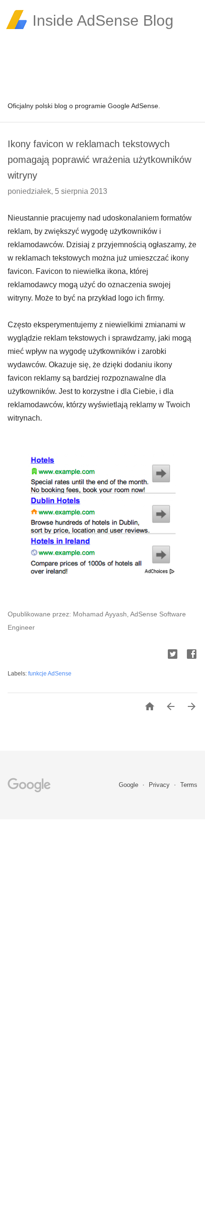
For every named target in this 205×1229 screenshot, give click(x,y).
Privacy (160, 784)
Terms (188, 784)
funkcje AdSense (50, 673)
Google (129, 784)
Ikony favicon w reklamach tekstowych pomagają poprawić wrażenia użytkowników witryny (99, 160)
